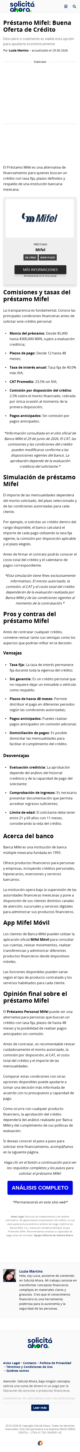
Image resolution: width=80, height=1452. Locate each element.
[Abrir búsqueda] (74, 6)
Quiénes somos (17, 1371)
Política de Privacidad (55, 1363)
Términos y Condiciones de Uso (29, 1367)
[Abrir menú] (65, 6)
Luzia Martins (31, 1271)
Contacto (29, 1363)
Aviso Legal (11, 1363)
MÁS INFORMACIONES (40, 269)
